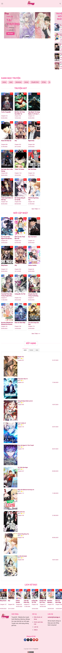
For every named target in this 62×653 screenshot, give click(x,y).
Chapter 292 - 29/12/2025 (5, 606)
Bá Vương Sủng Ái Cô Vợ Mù (20, 198)
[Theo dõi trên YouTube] (37, 639)
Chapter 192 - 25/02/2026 (29, 606)
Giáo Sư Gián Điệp (20, 322)
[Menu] (2, 4)
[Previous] (6, 25)
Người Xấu (31, 140)
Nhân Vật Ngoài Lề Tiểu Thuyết (26, 445)
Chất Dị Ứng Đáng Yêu (33, 198)
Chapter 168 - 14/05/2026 (53, 606)
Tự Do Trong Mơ (6, 112)
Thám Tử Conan (19, 169)
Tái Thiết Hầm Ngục (23, 467)
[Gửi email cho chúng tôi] (31, 639)
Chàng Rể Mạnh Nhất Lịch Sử (25, 401)
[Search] (60, 3)
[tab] (25, 350)
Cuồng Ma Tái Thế (20, 294)
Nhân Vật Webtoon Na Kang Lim (26, 489)
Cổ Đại (44, 82)
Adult (10, 82)
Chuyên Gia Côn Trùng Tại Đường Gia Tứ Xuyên (33, 295)
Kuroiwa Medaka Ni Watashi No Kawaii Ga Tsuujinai (7, 323)
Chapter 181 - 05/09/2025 (45, 606)
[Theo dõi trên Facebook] (25, 639)
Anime (26, 82)
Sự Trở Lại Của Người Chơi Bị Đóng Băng (6, 238)
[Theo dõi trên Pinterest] (34, 639)
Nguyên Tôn (21, 356)
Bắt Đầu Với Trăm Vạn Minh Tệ (20, 113)
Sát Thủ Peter (32, 169)
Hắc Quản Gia (21, 511)
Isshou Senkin (32, 265)
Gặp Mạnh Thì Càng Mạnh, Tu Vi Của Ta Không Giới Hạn (34, 113)
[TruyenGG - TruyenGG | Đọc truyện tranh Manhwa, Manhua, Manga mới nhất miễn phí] (31, 3)
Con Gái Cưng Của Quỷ (33, 323)
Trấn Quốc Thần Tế (23, 378)
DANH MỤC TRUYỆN (10, 78)
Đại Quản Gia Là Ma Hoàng (7, 170)
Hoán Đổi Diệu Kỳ (6, 140)
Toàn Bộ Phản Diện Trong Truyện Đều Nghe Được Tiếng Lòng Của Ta (6, 295)
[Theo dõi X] (28, 639)
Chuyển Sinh (35, 82)
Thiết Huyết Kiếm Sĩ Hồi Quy (7, 198)
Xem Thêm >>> (36, 209)
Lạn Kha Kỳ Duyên (22, 556)
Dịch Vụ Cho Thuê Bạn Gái (20, 237)
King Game (4, 265)
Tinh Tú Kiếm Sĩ (22, 423)
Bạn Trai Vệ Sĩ (32, 237)
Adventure (18, 82)
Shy (16, 140)
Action (4, 82)
